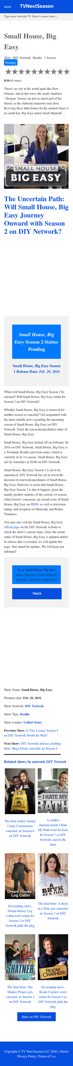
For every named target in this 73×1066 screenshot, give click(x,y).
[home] (37, 7)
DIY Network (34, 706)
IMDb (35, 504)
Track (36, 593)
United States (33, 722)
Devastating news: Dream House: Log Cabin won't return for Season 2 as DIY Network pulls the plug (20, 916)
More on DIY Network (36, 1016)
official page (12, 527)
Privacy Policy (26, 1056)
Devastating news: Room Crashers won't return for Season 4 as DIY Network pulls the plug (53, 997)
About (63, 1051)
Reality (25, 714)
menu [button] (7, 6)
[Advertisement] (36, 276)
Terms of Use (47, 1056)
